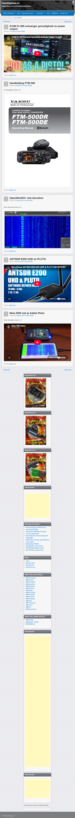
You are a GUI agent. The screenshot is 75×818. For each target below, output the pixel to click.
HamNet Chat (64, 13)
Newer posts (68, 21)
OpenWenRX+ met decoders (26, 198)
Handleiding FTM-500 (22, 83)
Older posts (6, 21)
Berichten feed (30, 563)
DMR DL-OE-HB (30, 592)
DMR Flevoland (30, 582)
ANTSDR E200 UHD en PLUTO (28, 259)
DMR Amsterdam (31, 578)
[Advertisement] (37, 505)
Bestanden (39, 14)
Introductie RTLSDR (32, 529)
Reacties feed (30, 565)
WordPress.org (30, 567)
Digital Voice (12, 75)
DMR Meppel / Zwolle (32, 622)
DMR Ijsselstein (30, 584)
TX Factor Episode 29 (32, 533)
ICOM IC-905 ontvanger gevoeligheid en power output (37, 27)
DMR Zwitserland (31, 609)
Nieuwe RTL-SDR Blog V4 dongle (36, 531)
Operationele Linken (27, 14)
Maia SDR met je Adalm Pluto (27, 313)
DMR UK (28, 607)
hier (19, 90)
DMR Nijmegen (30, 586)
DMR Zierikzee (30, 588)
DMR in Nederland (8, 14)
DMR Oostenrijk (30, 603)
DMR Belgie (29, 590)
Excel (48, 13)
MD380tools (55, 13)
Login (27, 561)
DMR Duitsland (30, 594)
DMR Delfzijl (29, 620)
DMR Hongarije (30, 598)
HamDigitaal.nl (10, 3)
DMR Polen (29, 605)
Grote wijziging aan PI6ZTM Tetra (36, 527)
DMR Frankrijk (30, 596)
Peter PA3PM (17, 18)
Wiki (18, 13)
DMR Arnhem (30, 580)
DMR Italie (29, 601)
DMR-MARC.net (30, 624)
